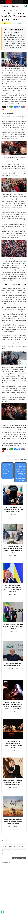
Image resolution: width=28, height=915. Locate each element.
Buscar (25, 3)
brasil (8, 456)
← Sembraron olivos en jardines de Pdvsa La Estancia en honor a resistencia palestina (6, 471)
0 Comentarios (16, 23)
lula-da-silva (14, 456)
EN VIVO (8, 2)
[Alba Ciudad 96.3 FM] (14, 6)
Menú (2, 3)
